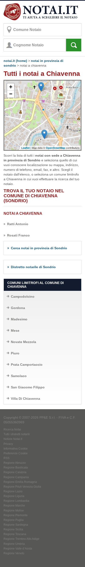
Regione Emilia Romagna (20, 482)
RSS (6, 458)
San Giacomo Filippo (28, 387)
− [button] (10, 94)
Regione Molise (14, 510)
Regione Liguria (14, 496)
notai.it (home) (15, 61)
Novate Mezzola (23, 342)
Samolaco (19, 376)
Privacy (8, 444)
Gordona (18, 308)
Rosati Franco (18, 235)
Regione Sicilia (13, 529)
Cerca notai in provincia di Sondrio (39, 248)
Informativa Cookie (16, 448)
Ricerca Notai (12, 429)
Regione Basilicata (16, 467)
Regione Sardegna (16, 524)
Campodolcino (22, 296)
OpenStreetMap (55, 148)
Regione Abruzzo (15, 462)
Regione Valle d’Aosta (18, 548)
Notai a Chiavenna (23, 213)
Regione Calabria (15, 472)
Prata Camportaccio (26, 364)
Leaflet (25, 148)
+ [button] (10, 87)
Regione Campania (16, 477)
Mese (15, 330)
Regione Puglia (14, 520)
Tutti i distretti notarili (17, 434)
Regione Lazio (13, 491)
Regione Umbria (14, 544)
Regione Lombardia (16, 501)
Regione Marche (14, 505)
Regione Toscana (15, 534)
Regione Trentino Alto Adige (21, 539)
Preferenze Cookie (16, 453)
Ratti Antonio (17, 224)
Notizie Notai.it (13, 439)
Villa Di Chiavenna (25, 398)
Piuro (15, 353)
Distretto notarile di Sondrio (33, 267)
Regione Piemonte (16, 515)
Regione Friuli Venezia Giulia (22, 486)
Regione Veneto (14, 553)
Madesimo (19, 319)
